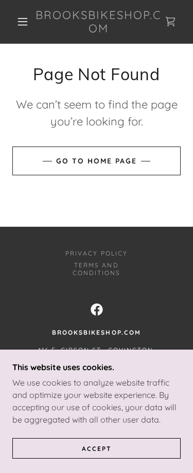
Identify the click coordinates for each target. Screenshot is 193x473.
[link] (98, 21)
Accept (97, 448)
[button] (22, 21)
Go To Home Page (96, 161)
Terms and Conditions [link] (96, 269)
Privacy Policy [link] (96, 253)
